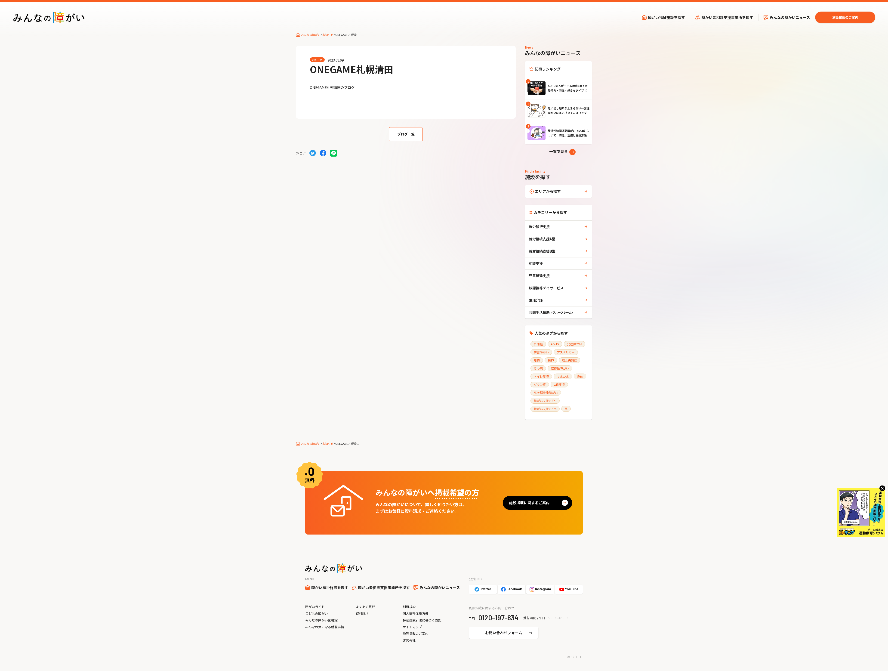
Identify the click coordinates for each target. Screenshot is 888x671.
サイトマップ (412, 627)
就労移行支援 (539, 226)
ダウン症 (540, 384)
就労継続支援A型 (542, 238)
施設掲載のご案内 (845, 17)
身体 (580, 376)
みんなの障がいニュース (790, 17)
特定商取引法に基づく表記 (422, 620)
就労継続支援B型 (542, 251)
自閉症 (538, 344)
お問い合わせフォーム (503, 632)
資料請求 (362, 613)
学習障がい (541, 352)
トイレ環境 (541, 376)
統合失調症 (569, 360)
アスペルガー (566, 352)
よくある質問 (365, 606)
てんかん (563, 376)
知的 (537, 360)
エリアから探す (548, 191)
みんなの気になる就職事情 (324, 627)
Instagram (543, 589)
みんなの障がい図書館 (321, 620)
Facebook (514, 589)
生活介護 (536, 300)
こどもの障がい (316, 613)
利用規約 (409, 606)
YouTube (571, 589)
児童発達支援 (539, 275)
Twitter (485, 589)
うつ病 (538, 368)
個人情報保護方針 (416, 613)
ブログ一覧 (406, 134)
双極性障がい (560, 368)
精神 (551, 360)
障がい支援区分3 (545, 401)
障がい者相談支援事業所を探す (727, 17)
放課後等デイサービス (546, 287)
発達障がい (574, 344)
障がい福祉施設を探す (666, 17)
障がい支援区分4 (545, 409)
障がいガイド (315, 606)
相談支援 (536, 263)
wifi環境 (559, 384)
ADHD (555, 344)
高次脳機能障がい (546, 392)
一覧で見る (558, 151)
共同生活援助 (551, 312)
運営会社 (409, 640)
